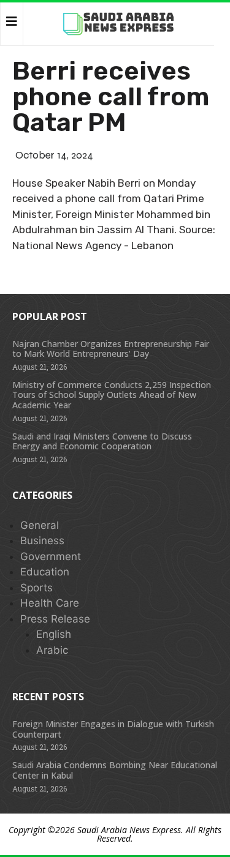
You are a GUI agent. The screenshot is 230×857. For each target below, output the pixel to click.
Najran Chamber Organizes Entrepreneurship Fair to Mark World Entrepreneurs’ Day (110, 349)
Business (42, 540)
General (39, 525)
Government (50, 556)
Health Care (49, 603)
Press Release (55, 619)
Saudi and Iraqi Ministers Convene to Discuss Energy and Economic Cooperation (102, 441)
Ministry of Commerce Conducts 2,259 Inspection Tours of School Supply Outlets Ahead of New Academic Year (111, 395)
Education (44, 572)
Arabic (52, 650)
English (53, 634)
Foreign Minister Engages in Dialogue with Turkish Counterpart (113, 729)
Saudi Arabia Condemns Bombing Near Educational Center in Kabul (114, 770)
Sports (36, 588)
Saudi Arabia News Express (129, 830)
